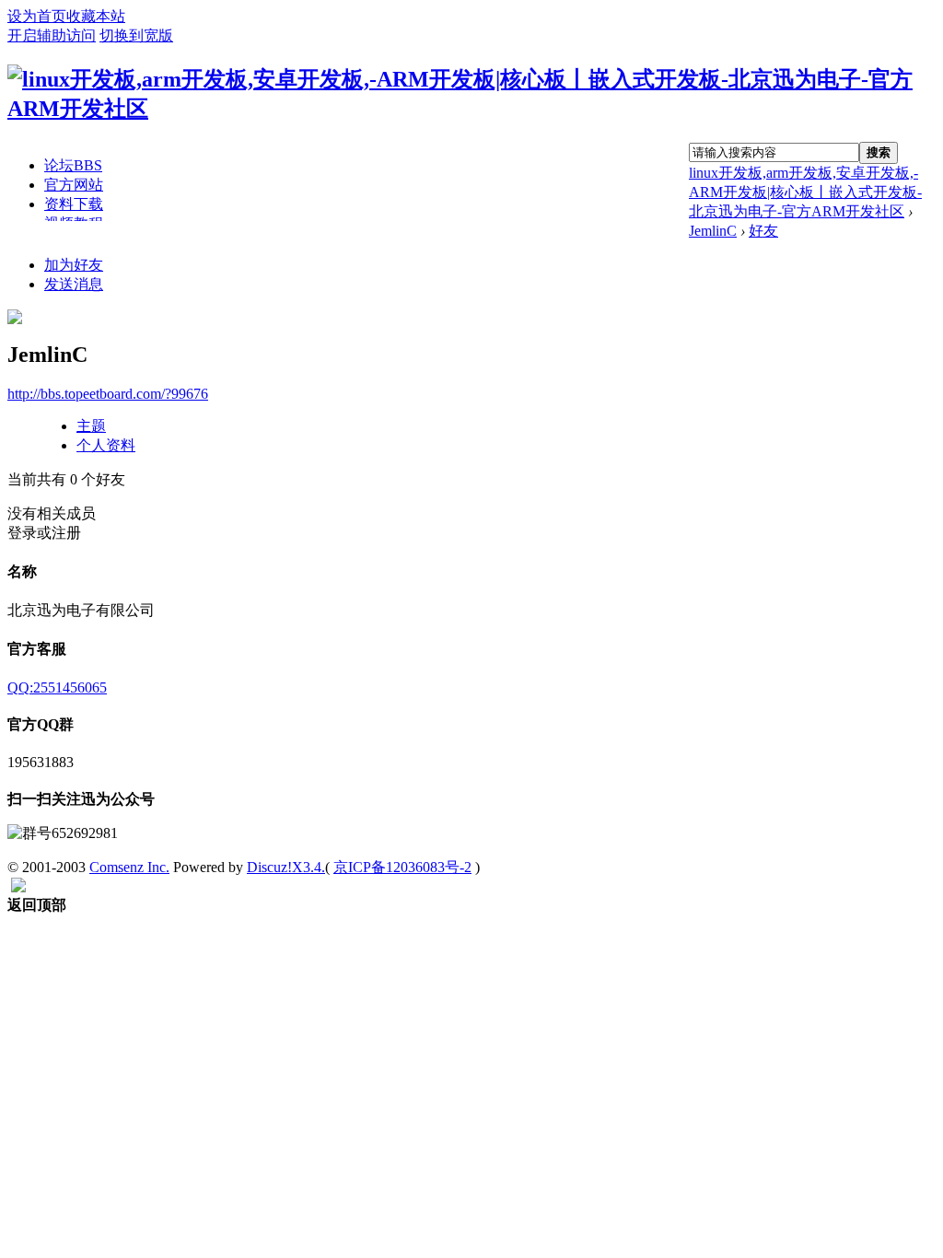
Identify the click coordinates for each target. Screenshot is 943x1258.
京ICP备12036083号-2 (402, 867)
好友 (763, 231)
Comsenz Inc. (129, 867)
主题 (91, 426)
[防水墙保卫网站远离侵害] (18, 887)
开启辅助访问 (51, 35)
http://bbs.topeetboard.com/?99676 (107, 394)
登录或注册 (44, 533)
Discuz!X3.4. (286, 867)
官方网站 (73, 184)
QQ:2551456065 (57, 687)
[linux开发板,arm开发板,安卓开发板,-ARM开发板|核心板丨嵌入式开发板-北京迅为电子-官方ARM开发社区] (471, 109)
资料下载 (73, 204)
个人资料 (105, 445)
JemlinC (713, 231)
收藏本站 (95, 16)
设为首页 (36, 16)
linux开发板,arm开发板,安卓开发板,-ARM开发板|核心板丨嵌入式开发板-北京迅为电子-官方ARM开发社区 (805, 192)
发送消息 (73, 284)
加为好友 (73, 265)
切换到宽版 (136, 35)
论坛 (73, 165)
